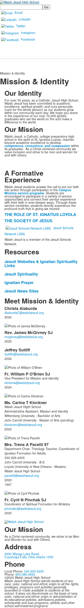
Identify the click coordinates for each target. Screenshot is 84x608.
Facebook (28, 39)
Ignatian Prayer (19, 282)
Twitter (21, 26)
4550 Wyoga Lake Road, (22, 554)
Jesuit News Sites (21, 291)
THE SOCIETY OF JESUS (28, 221)
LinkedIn (25, 19)
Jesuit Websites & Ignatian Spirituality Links (41, 263)
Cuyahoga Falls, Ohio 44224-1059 (28, 557)
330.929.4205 (34, 571)
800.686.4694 (25, 574)
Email (18, 12)
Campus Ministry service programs (37, 191)
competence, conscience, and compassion (37, 145)
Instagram (28, 32)
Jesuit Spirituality (21, 274)
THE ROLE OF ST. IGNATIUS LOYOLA (40, 214)
